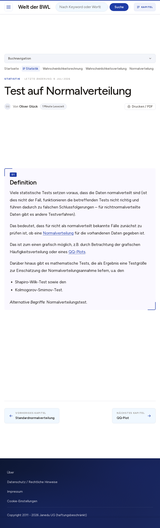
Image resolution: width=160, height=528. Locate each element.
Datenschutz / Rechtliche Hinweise (32, 482)
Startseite (11, 69)
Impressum (15, 491)
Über (10, 472)
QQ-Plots (77, 251)
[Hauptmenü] (8, 7)
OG (7, 106)
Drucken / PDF (142, 106)
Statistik (32, 69)
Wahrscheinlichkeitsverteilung (106, 69)
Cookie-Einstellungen (22, 501)
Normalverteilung (141, 69)
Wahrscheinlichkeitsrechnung (63, 69)
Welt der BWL (34, 7)
